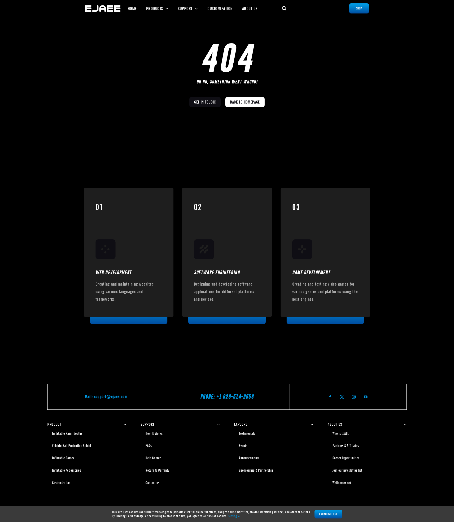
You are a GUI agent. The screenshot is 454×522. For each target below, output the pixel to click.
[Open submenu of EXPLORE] (310, 424)
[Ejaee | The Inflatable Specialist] (103, 6)
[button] (284, 8)
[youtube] (365, 397)
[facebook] (330, 397)
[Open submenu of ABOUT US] (404, 424)
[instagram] (353, 397)
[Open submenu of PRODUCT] (123, 424)
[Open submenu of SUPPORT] (217, 424)
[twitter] (342, 397)
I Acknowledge (328, 514)
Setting (233, 516)
